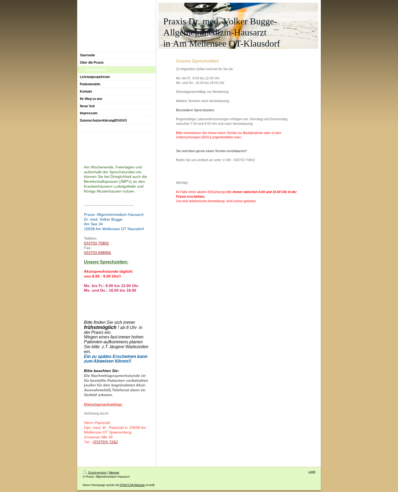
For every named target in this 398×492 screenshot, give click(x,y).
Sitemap (114, 472)
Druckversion (97, 472)
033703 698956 (97, 252)
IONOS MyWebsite (132, 485)
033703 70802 (96, 243)
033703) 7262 (106, 442)
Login (311, 471)
